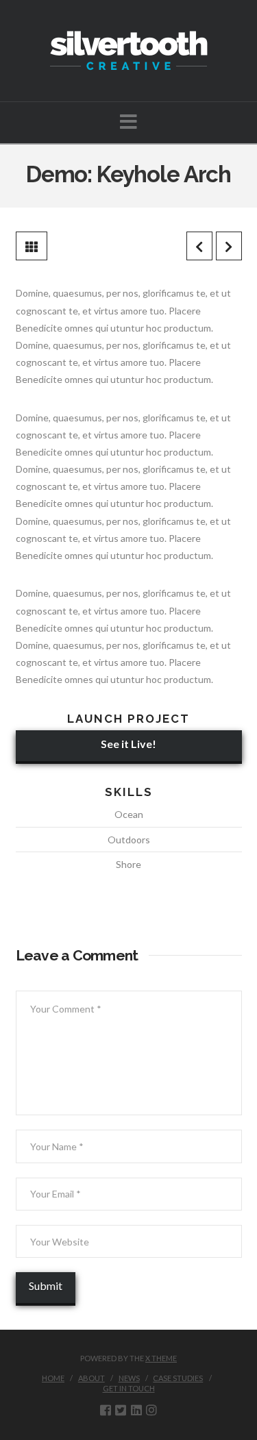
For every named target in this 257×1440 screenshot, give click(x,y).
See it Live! (128, 743)
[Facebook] (105, 1410)
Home (53, 1378)
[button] (128, 122)
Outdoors (129, 839)
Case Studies (178, 1378)
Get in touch (129, 1388)
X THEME (161, 1358)
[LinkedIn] (136, 1410)
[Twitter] (120, 1410)
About (91, 1378)
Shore (128, 864)
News (129, 1378)
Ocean (128, 814)
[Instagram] (151, 1410)
